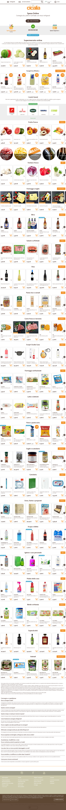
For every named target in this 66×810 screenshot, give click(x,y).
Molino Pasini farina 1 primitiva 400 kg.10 (32, 518)
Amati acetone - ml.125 (5, 570)
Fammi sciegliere (14, 799)
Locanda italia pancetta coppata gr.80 (44, 258)
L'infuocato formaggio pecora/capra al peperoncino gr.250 (58, 207)
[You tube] (44, 773)
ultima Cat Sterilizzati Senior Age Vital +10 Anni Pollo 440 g (32, 674)
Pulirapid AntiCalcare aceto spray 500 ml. (18, 596)
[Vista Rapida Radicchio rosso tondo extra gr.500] (37, 176)
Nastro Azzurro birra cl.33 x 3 (31, 232)
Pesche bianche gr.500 (44, 139)
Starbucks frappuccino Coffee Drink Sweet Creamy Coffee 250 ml (58, 415)
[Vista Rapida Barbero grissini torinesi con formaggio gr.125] (62, 436)
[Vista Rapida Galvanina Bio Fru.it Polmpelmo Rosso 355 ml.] (37, 540)
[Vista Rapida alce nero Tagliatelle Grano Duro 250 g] (50, 84)
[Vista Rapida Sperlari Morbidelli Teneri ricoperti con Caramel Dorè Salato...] (50, 436)
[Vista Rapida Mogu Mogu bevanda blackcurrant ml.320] (24, 540)
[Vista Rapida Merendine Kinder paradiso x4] (37, 410)
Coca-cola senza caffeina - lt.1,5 (6, 88)
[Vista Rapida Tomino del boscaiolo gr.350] (37, 58)
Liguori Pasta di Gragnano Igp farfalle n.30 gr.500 (45, 310)
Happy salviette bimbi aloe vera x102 (45, 570)
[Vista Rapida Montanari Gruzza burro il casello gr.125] (24, 410)
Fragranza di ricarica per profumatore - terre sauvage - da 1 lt (58, 363)
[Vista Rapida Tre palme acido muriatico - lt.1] (37, 592)
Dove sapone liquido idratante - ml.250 (58, 570)
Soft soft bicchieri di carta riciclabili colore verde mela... (32, 88)
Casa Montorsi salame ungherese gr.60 (56, 258)
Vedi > (63, 371)
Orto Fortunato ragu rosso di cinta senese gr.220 (32, 466)
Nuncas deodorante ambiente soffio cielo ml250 (6, 596)
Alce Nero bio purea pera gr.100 (6, 622)
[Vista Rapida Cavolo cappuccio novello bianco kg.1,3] (24, 58)
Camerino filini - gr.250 (18, 310)
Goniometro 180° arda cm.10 (19, 492)
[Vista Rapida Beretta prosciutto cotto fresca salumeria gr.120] (24, 254)
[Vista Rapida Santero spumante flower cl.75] (62, 280)
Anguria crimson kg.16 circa (6, 62)
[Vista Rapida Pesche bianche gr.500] (50, 135)
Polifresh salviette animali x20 (19, 674)
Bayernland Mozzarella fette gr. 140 (45, 388)
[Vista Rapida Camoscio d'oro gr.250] (50, 202)
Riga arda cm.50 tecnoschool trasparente (6, 492)
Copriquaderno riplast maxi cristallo (44, 492)
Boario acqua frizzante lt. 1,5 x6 (58, 544)
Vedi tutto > (61, 448)
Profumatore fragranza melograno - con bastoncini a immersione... (32, 363)
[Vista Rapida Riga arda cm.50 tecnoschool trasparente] (11, 488)
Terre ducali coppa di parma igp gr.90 (6, 258)
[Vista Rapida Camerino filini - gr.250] (24, 306)
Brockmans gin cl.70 (17, 648)
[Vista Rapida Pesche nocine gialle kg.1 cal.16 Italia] (37, 135)
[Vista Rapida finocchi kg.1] (62, 176)
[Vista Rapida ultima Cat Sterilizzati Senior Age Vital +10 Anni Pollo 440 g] (37, 670)
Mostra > (62, 122)
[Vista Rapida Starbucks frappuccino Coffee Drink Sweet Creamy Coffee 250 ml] (62, 410)
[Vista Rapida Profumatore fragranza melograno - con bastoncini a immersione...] (37, 358)
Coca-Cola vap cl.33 (43, 544)
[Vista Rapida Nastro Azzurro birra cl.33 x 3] (37, 228)
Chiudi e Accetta (59, 799)
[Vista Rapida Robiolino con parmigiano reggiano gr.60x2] (37, 384)
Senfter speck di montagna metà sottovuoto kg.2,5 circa (57, 62)
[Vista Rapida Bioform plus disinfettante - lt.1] (62, 84)
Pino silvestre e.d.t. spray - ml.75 (19, 570)
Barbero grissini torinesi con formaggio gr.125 (57, 440)
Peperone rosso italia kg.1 (44, 180)
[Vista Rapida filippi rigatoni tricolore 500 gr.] (11, 306)
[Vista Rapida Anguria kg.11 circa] (24, 135)
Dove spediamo (21, 786)
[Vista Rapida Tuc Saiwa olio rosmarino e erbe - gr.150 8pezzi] (24, 436)
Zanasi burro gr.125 (4, 414)
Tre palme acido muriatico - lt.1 (32, 596)
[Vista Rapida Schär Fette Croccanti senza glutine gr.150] (11, 436)
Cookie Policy (34, 797)
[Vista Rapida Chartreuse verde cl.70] (37, 644)
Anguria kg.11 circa (17, 139)
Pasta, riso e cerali (37, 783)
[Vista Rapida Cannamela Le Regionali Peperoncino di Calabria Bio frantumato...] (11, 462)
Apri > (63, 163)
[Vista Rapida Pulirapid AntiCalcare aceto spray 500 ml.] (24, 592)
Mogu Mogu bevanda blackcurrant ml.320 (17, 544)
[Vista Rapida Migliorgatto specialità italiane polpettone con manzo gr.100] (11, 670)
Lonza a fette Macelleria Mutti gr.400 (32, 336)
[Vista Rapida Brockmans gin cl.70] (24, 644)
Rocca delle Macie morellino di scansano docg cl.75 (32, 284)
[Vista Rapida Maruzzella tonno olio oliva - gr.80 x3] (62, 462)
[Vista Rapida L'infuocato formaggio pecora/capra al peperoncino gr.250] (62, 202)
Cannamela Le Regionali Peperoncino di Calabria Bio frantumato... (6, 467)
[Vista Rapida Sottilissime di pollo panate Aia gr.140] (62, 332)
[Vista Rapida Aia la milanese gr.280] (50, 332)
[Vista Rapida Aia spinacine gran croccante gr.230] (11, 332)
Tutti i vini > (61, 267)
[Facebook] (33, 773)
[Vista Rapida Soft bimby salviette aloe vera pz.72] (37, 618)
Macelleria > (61, 319)
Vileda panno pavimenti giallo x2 (58, 596)
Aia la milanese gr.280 (44, 336)
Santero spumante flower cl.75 (58, 284)
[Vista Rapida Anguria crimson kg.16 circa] (11, 58)
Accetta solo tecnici (6, 799)
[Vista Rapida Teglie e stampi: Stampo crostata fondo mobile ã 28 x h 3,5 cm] (50, 358)
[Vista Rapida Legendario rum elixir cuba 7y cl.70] (62, 644)
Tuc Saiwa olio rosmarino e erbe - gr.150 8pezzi (18, 440)
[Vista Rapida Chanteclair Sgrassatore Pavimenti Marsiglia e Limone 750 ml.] (50, 592)
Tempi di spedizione (6, 780)
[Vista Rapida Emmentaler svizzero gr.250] (37, 202)
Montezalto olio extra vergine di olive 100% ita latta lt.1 (19, 466)
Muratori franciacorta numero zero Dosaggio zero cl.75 (45, 284)
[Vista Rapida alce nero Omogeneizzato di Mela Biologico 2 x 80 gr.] (62, 618)
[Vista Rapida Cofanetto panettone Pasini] (62, 514)
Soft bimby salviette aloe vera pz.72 (32, 622)
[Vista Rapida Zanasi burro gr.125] (11, 410)
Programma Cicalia (21, 781)
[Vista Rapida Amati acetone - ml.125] (11, 566)
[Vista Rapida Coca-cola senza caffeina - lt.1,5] (11, 84)
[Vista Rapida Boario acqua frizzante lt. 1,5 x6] (62, 540)
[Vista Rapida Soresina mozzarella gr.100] (24, 384)
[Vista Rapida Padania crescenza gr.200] (11, 384)
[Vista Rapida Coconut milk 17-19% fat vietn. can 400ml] (50, 410)
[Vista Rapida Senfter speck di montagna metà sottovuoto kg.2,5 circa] (62, 58)
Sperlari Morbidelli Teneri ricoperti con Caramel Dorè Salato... (44, 441)
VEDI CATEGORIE (34, 21)
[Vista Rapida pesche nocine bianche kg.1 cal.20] (11, 135)
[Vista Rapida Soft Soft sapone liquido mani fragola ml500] (37, 566)
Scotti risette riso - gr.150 (31, 440)
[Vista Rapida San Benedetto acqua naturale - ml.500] (11, 540)
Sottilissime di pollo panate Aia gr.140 (58, 336)
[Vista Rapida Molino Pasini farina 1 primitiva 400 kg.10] (37, 514)
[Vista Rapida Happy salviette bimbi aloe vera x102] (50, 566)
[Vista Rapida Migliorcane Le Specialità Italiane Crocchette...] (62, 670)
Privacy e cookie (5, 785)
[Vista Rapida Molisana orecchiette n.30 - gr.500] (62, 306)
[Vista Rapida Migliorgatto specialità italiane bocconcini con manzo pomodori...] (50, 670)
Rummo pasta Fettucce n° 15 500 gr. (32, 310)
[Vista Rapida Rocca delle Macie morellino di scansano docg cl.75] (37, 280)
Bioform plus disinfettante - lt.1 (58, 88)
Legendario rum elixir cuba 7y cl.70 (58, 648)
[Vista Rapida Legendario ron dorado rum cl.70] (11, 644)
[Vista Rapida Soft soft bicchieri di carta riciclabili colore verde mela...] (37, 84)
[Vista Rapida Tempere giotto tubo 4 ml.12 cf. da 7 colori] (62, 488)
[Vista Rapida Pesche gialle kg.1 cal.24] (62, 135)
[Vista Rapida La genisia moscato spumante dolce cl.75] (24, 280)
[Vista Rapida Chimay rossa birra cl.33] (24, 228)
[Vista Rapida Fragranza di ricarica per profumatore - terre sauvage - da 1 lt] (62, 358)
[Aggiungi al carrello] (10, 65)
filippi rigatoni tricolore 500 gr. (6, 310)
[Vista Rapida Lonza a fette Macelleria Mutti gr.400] (37, 332)
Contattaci (52, 783)
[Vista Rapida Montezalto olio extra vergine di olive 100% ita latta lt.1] (24, 462)
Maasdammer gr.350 (17, 206)
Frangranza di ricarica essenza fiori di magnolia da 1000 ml (6, 362)
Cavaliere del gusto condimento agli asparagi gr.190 (44, 467)
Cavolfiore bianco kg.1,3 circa (19, 180)
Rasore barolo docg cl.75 (5, 284)
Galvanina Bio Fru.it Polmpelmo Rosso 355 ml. (32, 544)
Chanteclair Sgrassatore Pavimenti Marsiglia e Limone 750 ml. (45, 597)
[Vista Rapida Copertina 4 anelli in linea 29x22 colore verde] (37, 488)
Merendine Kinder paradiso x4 (32, 414)
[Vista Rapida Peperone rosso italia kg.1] (50, 176)
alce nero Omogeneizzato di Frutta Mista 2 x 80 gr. (45, 622)
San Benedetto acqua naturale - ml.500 (6, 544)
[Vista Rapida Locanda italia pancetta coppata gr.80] (50, 254)
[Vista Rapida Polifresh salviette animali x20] (24, 670)
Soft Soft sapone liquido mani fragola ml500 (32, 570)
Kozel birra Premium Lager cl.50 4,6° (44, 232)
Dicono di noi (20, 785)
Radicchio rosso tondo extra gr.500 (32, 180)
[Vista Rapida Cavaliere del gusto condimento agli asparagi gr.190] (50, 462)
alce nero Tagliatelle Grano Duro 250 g (44, 88)
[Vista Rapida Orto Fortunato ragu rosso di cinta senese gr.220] (37, 462)
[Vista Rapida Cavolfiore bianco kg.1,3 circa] (24, 176)
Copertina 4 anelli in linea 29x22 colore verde (31, 492)
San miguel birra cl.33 (56, 232)
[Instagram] (22, 773)
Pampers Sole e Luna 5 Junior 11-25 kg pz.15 (19, 622)
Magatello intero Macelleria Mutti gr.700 (18, 336)
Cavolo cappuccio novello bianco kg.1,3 (18, 62)
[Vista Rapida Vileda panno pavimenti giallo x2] (62, 592)
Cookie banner (4, 786)
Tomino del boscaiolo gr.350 (32, 62)
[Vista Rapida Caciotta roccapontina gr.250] (11, 202)
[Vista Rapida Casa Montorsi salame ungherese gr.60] (62, 254)
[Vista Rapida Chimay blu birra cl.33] (11, 228)
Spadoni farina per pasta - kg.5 (6, 518)
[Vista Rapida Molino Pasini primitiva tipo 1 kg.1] (24, 514)
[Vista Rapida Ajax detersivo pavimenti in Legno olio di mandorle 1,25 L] (24, 84)
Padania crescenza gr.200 (5, 388)
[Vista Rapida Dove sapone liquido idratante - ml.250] (62, 566)
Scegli (41, 797)
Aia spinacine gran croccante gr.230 (6, 336)
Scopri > (62, 241)
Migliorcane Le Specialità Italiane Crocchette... (57, 674)
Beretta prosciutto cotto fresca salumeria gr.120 (19, 258)
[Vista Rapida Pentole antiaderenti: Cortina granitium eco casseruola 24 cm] (24, 358)
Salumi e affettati (37, 781)
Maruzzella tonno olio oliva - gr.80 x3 (57, 466)
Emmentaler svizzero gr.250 (32, 206)
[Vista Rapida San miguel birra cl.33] (62, 228)
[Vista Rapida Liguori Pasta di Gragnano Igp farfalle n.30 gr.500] (50, 306)
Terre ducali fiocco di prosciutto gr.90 (30, 258)
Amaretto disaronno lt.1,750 (44, 648)
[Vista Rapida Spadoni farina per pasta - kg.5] (11, 514)
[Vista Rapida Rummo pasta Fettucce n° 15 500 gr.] (37, 306)
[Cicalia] (33, 7)
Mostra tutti (33, 118)
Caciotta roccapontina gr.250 (6, 206)
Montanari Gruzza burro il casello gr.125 (18, 414)
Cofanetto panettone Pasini (57, 518)
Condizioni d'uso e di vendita (7, 783)
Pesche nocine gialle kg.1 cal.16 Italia (32, 140)
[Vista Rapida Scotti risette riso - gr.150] (37, 436)
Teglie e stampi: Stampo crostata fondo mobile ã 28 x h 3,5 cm (45, 363)
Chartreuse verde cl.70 (31, 648)
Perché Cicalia (21, 783)
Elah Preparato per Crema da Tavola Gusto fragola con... (45, 518)
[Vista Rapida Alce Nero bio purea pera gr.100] (11, 618)
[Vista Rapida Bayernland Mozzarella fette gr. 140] (50, 384)
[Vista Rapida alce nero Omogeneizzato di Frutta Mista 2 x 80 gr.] (50, 618)
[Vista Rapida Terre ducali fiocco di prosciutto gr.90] (37, 254)
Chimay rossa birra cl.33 (18, 232)
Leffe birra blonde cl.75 (43, 62)
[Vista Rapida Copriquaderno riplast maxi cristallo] (50, 488)
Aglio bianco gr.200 (4, 180)
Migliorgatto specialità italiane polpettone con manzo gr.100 (6, 674)
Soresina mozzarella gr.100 (18, 388)
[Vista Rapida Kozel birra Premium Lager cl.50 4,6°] (50, 228)
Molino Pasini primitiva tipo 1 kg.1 (19, 518)
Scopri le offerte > (33, 71)
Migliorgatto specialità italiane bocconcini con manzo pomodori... (45, 675)
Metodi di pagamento (6, 781)
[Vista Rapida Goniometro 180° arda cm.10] (24, 488)
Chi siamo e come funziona (23, 780)
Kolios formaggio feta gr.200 (58, 388)
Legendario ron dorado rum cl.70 (6, 648)
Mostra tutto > (61, 656)
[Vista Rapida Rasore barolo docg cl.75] (11, 280)
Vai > (63, 293)
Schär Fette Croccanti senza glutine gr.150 (6, 440)
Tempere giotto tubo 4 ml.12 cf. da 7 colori (58, 492)
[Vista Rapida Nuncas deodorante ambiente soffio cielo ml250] (11, 592)
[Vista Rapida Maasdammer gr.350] (24, 202)
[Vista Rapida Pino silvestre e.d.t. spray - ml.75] (24, 566)
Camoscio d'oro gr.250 (44, 206)
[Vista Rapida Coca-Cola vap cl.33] (50, 540)
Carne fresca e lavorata (38, 780)
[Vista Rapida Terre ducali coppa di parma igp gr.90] (11, 254)
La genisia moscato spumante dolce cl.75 (19, 284)
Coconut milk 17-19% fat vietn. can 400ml (45, 414)
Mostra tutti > (61, 189)
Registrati (52, 781)
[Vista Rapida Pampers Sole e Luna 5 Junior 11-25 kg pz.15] (24, 618)
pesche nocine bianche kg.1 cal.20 (5, 140)
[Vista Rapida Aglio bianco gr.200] (11, 176)
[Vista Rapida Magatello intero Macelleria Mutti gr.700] (24, 332)
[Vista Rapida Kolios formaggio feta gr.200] (62, 384)
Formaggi (36, 785)
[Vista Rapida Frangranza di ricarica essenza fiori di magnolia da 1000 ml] (11, 358)
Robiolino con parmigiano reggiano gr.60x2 (31, 388)
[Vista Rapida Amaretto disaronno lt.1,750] (50, 644)
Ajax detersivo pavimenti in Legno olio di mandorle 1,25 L (19, 88)
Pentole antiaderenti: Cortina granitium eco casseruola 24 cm (19, 363)
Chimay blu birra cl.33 (4, 232)
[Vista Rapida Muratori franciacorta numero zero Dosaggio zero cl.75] (50, 280)
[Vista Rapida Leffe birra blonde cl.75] (50, 58)
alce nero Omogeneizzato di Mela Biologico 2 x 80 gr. (58, 622)
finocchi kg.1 (55, 180)
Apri (63, 423)
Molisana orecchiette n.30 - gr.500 (57, 310)
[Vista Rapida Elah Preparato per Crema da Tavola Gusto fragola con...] (50, 514)
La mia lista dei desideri (54, 780)
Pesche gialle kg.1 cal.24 (57, 139)
